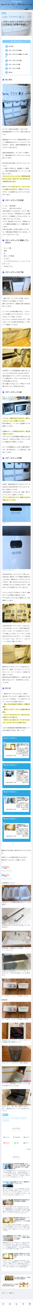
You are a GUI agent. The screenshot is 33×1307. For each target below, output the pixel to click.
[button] (29, 590)
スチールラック (8, 1118)
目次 (15, 41)
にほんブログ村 (6, 870)
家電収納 (23, 1118)
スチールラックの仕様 (15, 50)
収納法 (16, 1118)
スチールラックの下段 (15, 60)
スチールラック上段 (14, 64)
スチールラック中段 (14, 68)
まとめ (10, 72)
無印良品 (6, 1120)
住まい (6, 1114)
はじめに (11, 46)
